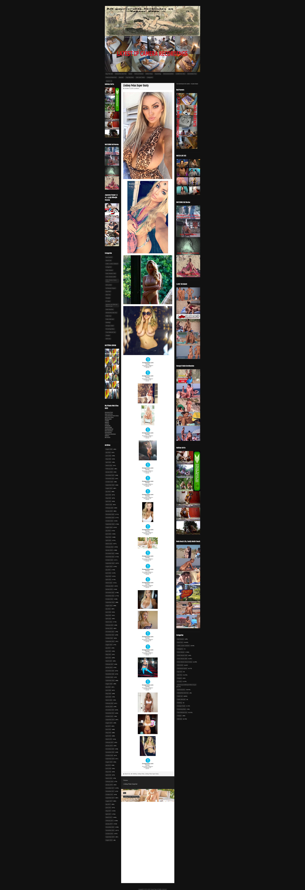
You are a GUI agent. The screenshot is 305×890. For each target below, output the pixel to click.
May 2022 (108, 615)
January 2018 (109, 785)
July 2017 (108, 804)
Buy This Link (109, 74)
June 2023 (108, 573)
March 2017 (109, 817)
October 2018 (109, 755)
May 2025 (108, 498)
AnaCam (121, 77)
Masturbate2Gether (168, 74)
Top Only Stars (130, 77)
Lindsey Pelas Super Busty (152, 774)
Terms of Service (138, 74)
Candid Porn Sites (180, 74)
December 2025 (110, 475)
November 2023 (110, 556)
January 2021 (109, 667)
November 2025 (110, 478)
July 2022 (108, 609)
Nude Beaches (109, 309)
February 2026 (109, 468)
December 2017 (110, 788)
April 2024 (108, 540)
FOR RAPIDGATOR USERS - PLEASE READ (187, 84)
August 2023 (109, 566)
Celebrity (134, 774)
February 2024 (109, 547)
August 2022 (109, 605)
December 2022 (110, 592)
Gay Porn (108, 291)
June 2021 (108, 651)
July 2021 (108, 648)
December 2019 (110, 710)
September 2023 (110, 563)
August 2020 (109, 684)
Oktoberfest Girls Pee (120, 74)
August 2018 (109, 762)
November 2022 (110, 596)
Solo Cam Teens (140, 77)
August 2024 (109, 527)
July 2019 (108, 726)
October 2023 (109, 560)
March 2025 (109, 504)
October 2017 (109, 794)
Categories (150, 77)
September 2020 (110, 680)
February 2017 (109, 820)
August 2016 (109, 840)
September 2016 (110, 837)
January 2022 (109, 628)
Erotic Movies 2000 (111, 276)
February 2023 (109, 586)
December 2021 (110, 631)
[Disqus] (147, 821)
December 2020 (110, 670)
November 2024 (110, 517)
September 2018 (110, 758)
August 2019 (109, 723)
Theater (108, 335)
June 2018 (108, 768)
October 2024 (109, 521)
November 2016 (110, 830)
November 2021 (110, 635)
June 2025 (108, 495)
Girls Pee (108, 294)
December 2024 (110, 514)
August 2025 (109, 488)
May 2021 (108, 654)
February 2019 (109, 742)
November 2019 (110, 713)
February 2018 (109, 781)
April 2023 (108, 579)
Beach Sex (127, 774)
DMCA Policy (149, 74)
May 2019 (108, 732)
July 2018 (108, 765)
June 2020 (108, 690)
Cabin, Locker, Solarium (112, 263)
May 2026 (108, 459)
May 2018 (108, 771)
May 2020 (108, 693)
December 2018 (110, 749)
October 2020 (109, 677)
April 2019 (108, 736)
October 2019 (109, 716)
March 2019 (109, 739)
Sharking (108, 322)
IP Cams (108, 301)
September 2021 (110, 641)
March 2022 (109, 622)
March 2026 (109, 465)
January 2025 (109, 511)
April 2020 (108, 697)
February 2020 (109, 703)
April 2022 (108, 618)
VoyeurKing (158, 74)
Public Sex (108, 316)
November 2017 (110, 791)
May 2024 (108, 537)
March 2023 (109, 583)
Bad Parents (109, 257)
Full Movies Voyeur (110, 288)
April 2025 (108, 501)
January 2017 (109, 824)
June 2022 (108, 612)
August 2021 (109, 644)
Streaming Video (110, 329)
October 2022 (109, 599)
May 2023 (108, 576)
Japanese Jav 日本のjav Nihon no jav (111, 305)
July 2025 (108, 491)
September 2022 (110, 602)
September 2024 (110, 524)
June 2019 (108, 729)
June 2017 (108, 807)
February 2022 (109, 625)
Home (130, 74)
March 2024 (109, 543)
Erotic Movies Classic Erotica (111, 280)
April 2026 (108, 462)
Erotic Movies (109, 270)
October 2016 (109, 833)
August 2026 (109, 449)
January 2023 (109, 589)
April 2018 (108, 775)
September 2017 (110, 798)
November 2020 (110, 674)
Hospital (108, 298)
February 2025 (109, 508)
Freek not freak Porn (111, 77)
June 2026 (108, 455)
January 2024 (109, 550)
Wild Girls (108, 338)
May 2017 (108, 811)
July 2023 (108, 569)
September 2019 (110, 719)
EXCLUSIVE (108, 285)
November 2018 (110, 752)
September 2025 (110, 485)
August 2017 (109, 801)
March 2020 (109, 700)
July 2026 (108, 452)
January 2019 (109, 745)
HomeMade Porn (192, 74)
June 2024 (108, 534)
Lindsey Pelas (140, 774)
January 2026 (109, 472)
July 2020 (108, 687)
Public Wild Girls (110, 319)
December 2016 (110, 827)
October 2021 (109, 638)
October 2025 (109, 482)
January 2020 (109, 706)
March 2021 (109, 661)
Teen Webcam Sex (110, 332)
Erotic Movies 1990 (111, 273)
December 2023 (110, 553)
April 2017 (108, 814)
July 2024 (108, 530)
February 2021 (109, 664)
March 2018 (109, 778)
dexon (137, 88)
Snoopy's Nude (110, 325)
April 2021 (108, 657)
